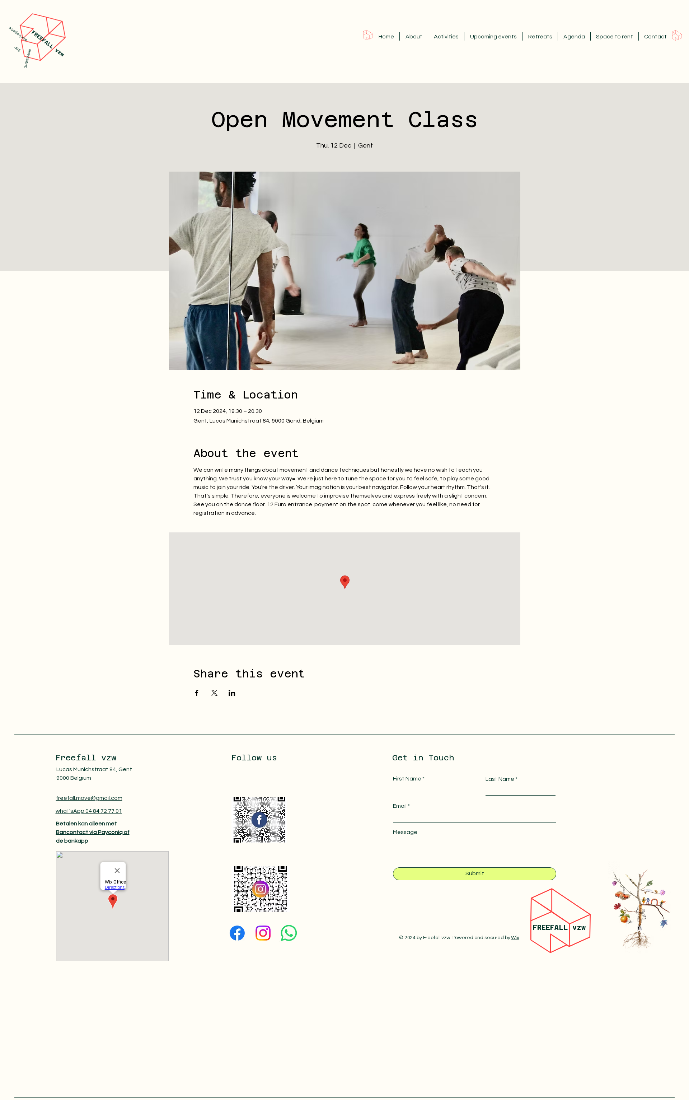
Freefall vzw (86, 757)
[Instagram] (263, 930)
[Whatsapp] (288, 933)
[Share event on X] (214, 693)
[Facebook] (237, 926)
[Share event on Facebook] (196, 693)
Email (400, 806)
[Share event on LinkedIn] (232, 693)
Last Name (500, 779)
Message (405, 832)
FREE (541, 927)
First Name (407, 779)
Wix (515, 937)
